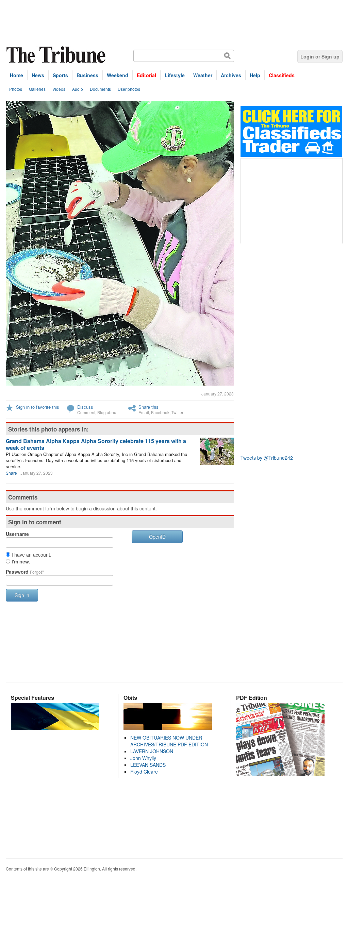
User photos (129, 89)
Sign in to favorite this (37, 407)
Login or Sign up (320, 56)
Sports (60, 75)
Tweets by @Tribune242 (267, 457)
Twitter (177, 412)
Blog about (107, 412)
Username (17, 533)
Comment (86, 412)
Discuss (85, 407)
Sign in (22, 595)
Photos (15, 89)
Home (16, 75)
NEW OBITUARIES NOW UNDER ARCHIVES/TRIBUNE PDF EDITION (169, 741)
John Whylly (143, 758)
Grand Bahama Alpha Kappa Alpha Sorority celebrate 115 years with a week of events (96, 444)
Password (25, 571)
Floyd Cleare (144, 771)
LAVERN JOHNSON (151, 751)
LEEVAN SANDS (148, 764)
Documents (100, 89)
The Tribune (57, 55)
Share (11, 473)
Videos (58, 89)
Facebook (160, 412)
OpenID (157, 536)
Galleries (37, 89)
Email (143, 412)
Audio (77, 89)
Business (87, 75)
